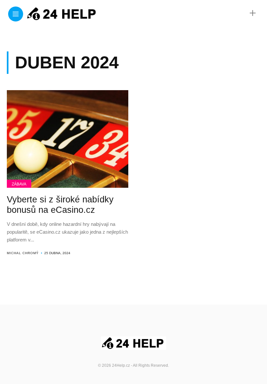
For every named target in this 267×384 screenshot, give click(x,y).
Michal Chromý (23, 253)
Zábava (19, 184)
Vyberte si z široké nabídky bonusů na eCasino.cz (60, 205)
